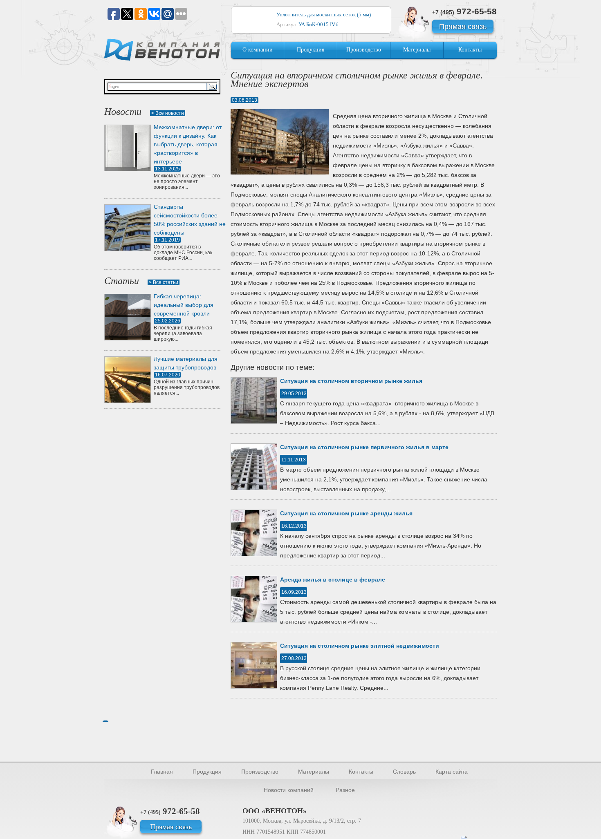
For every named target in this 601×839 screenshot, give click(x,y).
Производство (363, 50)
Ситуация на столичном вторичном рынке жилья (351, 381)
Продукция (310, 50)
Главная (162, 771)
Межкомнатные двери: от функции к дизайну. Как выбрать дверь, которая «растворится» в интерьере (188, 144)
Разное (345, 790)
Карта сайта (451, 771)
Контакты (470, 50)
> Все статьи (163, 282)
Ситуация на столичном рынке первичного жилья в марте (364, 447)
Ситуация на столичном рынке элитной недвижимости (359, 645)
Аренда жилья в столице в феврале (332, 579)
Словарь (404, 771)
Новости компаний (289, 790)
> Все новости (167, 113)
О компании (257, 50)
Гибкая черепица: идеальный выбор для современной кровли (183, 305)
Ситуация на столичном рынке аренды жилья (346, 513)
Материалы (417, 50)
